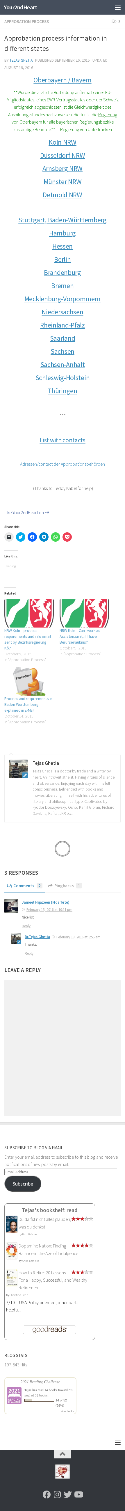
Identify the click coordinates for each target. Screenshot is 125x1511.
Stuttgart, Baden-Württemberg (62, 220)
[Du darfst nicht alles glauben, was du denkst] (11, 1233)
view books (67, 1411)
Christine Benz (19, 1295)
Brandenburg (62, 272)
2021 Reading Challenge (40, 1381)
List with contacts (62, 440)
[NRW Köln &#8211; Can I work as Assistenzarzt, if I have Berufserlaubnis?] (84, 613)
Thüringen (62, 391)
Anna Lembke (30, 1261)
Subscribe (22, 1183)
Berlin (62, 259)
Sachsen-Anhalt (62, 364)
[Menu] (117, 7)
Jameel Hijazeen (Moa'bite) (45, 902)
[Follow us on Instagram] (57, 1495)
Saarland (62, 338)
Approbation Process (26, 21)
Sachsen (62, 351)
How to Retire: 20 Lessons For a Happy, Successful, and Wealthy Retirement (53, 1280)
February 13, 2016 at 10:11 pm (49, 909)
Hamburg (62, 233)
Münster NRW (63, 181)
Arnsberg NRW (62, 168)
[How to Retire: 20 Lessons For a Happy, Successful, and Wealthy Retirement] (11, 1285)
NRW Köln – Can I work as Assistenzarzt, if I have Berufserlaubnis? (80, 636)
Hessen (62, 246)
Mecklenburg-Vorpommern (62, 298)
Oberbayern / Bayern (62, 80)
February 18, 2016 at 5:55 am (78, 937)
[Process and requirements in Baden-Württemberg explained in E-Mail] (29, 681)
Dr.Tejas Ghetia (37, 936)
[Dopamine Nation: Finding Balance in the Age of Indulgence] (11, 1258)
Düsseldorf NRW (62, 155)
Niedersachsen (62, 312)
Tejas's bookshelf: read (50, 1210)
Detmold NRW (62, 194)
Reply (26, 925)
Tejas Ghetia (21, 60)
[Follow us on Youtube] (78, 1495)
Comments (27, 885)
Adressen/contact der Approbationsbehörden (62, 464)
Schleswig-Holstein (62, 377)
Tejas (27, 1389)
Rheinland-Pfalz (62, 325)
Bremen (62, 285)
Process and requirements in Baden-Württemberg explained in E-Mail (28, 704)
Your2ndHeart (20, 7)
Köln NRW (62, 142)
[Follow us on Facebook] (47, 1495)
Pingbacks (67, 885)
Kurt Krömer (30, 1234)
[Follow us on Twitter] (68, 1495)
